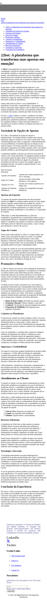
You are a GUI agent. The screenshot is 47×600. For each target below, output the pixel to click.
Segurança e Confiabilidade (15, 41)
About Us (14, 561)
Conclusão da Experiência (14, 50)
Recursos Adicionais (12, 45)
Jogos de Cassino (11, 35)
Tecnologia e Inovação (13, 47)
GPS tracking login (18, 556)
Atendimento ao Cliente (14, 43)
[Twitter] (8, 541)
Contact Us (15, 570)
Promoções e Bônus (12, 37)
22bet (10, 116)
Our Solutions (16, 565)
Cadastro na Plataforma (13, 39)
